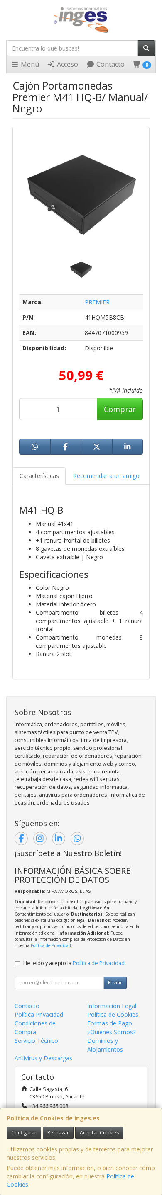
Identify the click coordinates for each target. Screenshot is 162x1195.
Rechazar (58, 1132)
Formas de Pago (109, 1023)
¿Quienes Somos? (111, 1032)
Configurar (24, 1132)
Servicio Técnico (36, 1041)
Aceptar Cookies (99, 1132)
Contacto (110, 64)
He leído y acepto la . (74, 963)
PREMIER (97, 302)
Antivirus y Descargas (43, 1058)
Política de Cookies (112, 1014)
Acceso (66, 64)
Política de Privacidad (51, 945)
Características (39, 476)
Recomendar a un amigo (106, 476)
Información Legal (111, 1006)
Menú (29, 64)
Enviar (115, 982)
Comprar (120, 409)
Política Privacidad (39, 1014)
